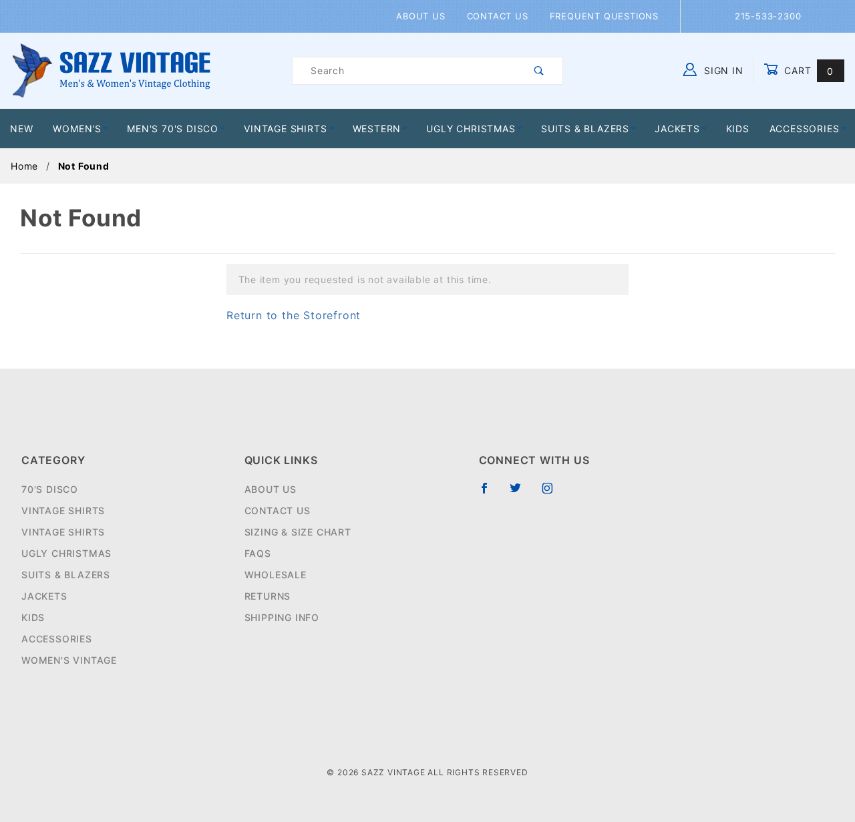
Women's (77, 128)
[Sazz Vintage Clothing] (111, 69)
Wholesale (275, 574)
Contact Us (497, 16)
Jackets (677, 128)
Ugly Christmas (470, 128)
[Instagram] (553, 493)
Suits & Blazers (585, 128)
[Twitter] (521, 493)
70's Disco (49, 489)
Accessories (805, 128)
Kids (737, 128)
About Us (420, 16)
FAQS (257, 553)
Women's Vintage (69, 660)
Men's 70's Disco (172, 128)
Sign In (722, 70)
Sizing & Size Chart (297, 532)
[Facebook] (490, 493)
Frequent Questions (604, 16)
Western (377, 128)
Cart (807, 70)
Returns (267, 596)
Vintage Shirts (285, 128)
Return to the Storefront (293, 315)
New (21, 128)
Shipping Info (281, 617)
